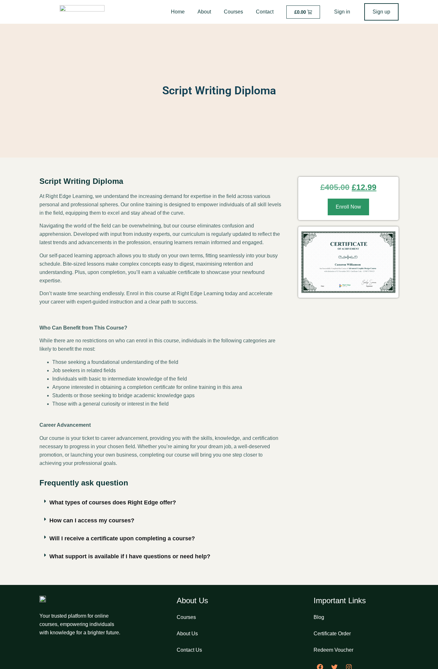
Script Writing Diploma (219, 90)
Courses (233, 11)
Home (178, 11)
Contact (265, 11)
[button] (160, 503)
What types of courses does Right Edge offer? (112, 502)
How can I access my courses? (91, 520)
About (204, 11)
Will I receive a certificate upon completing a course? (122, 538)
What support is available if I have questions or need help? (129, 556)
